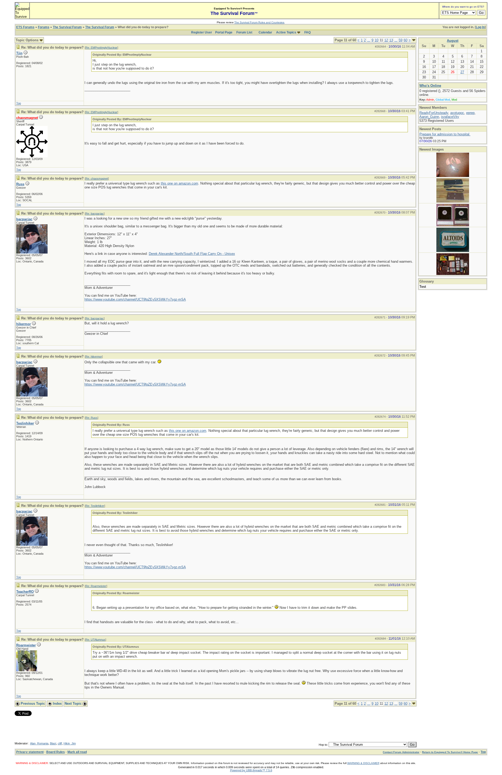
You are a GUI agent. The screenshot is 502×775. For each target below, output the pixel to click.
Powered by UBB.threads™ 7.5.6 (251, 770)
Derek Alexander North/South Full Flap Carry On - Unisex (192, 254)
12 (386, 40)
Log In (480, 27)
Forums (43, 27)
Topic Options (27, 40)
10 (376, 40)
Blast (53, 743)
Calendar (265, 32)
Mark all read (77, 752)
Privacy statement (30, 752)
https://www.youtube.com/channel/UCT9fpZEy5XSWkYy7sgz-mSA (135, 299)
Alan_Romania (39, 743)
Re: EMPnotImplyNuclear (101, 47)
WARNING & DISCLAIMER (363, 763)
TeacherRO (25, 592)
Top (18, 103)
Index (57, 703)
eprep (470, 113)
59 (400, 40)
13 (391, 40)
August (452, 41)
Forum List (244, 32)
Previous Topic (32, 703)
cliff (60, 743)
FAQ (307, 32)
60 (405, 40)
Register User (201, 32)
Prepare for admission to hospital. (444, 134)
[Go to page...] (414, 40)
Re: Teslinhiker (94, 505)
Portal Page (223, 32)
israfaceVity (450, 117)
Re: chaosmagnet (96, 178)
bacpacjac (24, 219)
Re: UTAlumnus (95, 639)
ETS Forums (25, 27)
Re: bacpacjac (94, 213)
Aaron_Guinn (429, 117)
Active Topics (286, 32)
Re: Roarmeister (95, 586)
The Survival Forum (67, 27)
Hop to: (323, 744)
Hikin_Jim (70, 743)
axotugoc (457, 113)
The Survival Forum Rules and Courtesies (259, 22)
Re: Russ (91, 417)
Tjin (19, 53)
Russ (20, 184)
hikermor (23, 324)
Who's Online (430, 86)
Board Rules (55, 752)
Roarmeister (26, 645)
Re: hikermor (93, 356)
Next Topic (74, 703)
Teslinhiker (25, 423)
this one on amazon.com (179, 183)
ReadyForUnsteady (433, 113)
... (368, 40)
